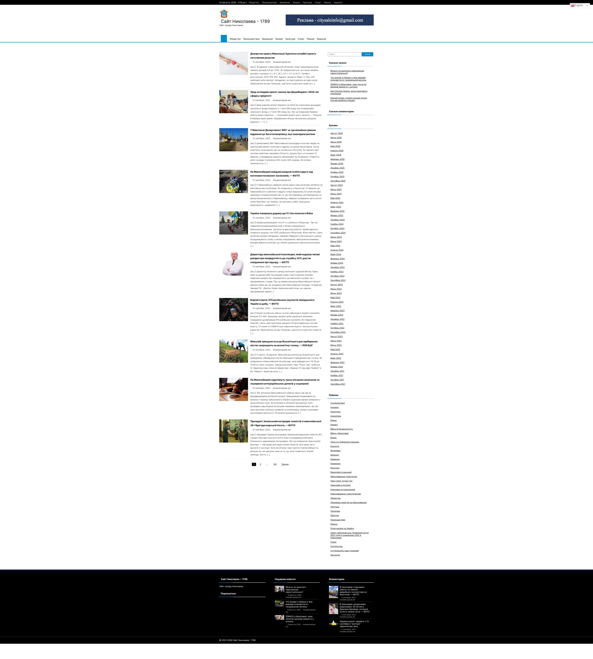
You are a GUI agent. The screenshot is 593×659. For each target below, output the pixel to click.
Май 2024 (335, 245)
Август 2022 (336, 336)
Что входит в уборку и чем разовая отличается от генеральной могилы (348, 78)
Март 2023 (335, 306)
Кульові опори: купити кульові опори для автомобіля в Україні (348, 99)
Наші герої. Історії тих (341, 481)
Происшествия (269, 2)
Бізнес (333, 420)
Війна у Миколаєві (339, 433)
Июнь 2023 (336, 293)
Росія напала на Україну (342, 528)
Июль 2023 (336, 289)
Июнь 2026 (336, 142)
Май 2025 (335, 198)
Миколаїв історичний (340, 472)
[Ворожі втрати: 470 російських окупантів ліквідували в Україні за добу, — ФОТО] (233, 320)
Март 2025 (335, 207)
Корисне (338, 2)
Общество (254, 2)
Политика (335, 511)
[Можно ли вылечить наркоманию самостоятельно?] (279, 589)
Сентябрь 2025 (337, 181)
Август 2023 (336, 284)
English (578, 5)
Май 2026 (335, 146)
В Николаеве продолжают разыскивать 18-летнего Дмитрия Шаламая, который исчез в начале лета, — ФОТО (355, 608)
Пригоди (334, 515)
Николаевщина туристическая (345, 494)
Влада (333, 437)
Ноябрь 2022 (336, 323)
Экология (335, 555)
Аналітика (335, 411)
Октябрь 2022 (337, 328)
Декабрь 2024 (337, 219)
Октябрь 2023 (337, 276)
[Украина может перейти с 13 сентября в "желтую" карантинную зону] (333, 622)
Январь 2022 (336, 366)
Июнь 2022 (336, 345)
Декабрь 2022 (337, 319)
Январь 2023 (336, 315)
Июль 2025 (336, 189)
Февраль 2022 (337, 362)
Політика (334, 507)
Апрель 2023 (336, 302)
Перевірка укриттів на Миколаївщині (348, 502)
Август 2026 (336, 133)
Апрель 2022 (336, 354)
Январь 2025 (336, 215)
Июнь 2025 (336, 194)
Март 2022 (335, 358)
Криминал (285, 2)
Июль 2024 (336, 237)
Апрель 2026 (336, 150)
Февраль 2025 (337, 211)
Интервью (335, 450)
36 (274, 464)
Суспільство (336, 546)
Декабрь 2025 (337, 168)
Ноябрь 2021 (336, 375)
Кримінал (335, 459)
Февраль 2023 (337, 310)
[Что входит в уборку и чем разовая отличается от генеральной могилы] (279, 603)
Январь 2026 (336, 163)
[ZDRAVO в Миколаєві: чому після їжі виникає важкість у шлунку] (279, 617)
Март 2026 (335, 155)
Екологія (334, 446)
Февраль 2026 (337, 159)
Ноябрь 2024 (336, 224)
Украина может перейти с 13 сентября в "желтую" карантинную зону (354, 624)
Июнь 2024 (336, 241)
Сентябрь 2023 (337, 280)
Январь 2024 (336, 263)
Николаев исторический (342, 489)
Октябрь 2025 (337, 176)
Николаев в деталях (340, 485)
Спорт (318, 2)
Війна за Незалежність (341, 429)
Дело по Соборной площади (344, 442)
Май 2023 (335, 297)
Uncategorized (337, 403)
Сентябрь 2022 (337, 332)
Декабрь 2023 (337, 267)
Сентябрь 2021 (337, 384)
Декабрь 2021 (337, 371)
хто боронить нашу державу (344, 550)
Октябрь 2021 (337, 379)
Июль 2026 (336, 137)
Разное (327, 2)
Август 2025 (336, 185)
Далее (285, 464)
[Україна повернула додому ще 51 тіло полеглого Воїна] (233, 233)
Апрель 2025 (336, 202)
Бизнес (296, 2)
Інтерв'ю (334, 407)
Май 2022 (335, 349)
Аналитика (335, 416)
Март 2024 (335, 254)
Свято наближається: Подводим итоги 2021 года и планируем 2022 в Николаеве (349, 535)
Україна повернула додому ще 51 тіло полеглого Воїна (281, 213)
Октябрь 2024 (337, 228)
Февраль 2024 (337, 258)
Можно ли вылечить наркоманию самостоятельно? (347, 71)
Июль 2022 (336, 341)
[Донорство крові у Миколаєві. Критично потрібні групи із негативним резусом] (233, 74)
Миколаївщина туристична (343, 476)
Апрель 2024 (336, 250)
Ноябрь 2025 (336, 172)
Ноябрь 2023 (336, 271)
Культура (307, 2)
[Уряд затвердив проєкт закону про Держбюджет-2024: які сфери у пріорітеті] (233, 112)
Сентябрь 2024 (337, 232)
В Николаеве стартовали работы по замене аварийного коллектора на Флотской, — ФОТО (353, 591)
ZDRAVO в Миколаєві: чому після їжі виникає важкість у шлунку (348, 85)
